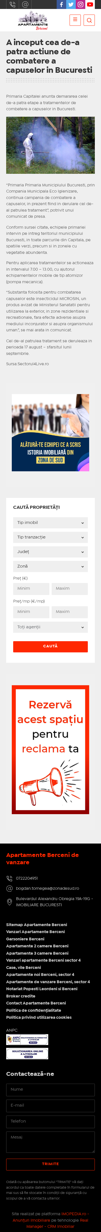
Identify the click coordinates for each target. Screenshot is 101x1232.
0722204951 (12, 4)
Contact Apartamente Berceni (36, 1003)
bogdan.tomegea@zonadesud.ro (25, 4)
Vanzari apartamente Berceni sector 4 (43, 960)
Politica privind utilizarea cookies (39, 1017)
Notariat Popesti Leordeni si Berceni (41, 989)
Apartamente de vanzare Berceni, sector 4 (48, 982)
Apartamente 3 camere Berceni (37, 953)
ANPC (11, 1030)
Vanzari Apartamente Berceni (35, 932)
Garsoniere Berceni (25, 939)
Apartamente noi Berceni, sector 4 (40, 974)
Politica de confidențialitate (33, 1010)
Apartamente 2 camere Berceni (37, 946)
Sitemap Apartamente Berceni (36, 925)
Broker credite (20, 996)
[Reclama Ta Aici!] (50, 688)
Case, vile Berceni (23, 967)
